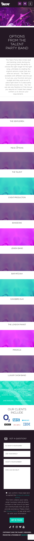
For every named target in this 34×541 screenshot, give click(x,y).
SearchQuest (26, 535)
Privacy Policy (12, 511)
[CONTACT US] (19, 3)
